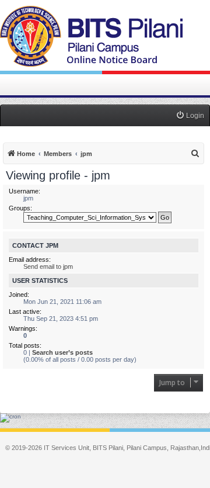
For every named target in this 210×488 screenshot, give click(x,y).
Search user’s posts (62, 352)
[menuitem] (190, 116)
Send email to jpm (48, 266)
